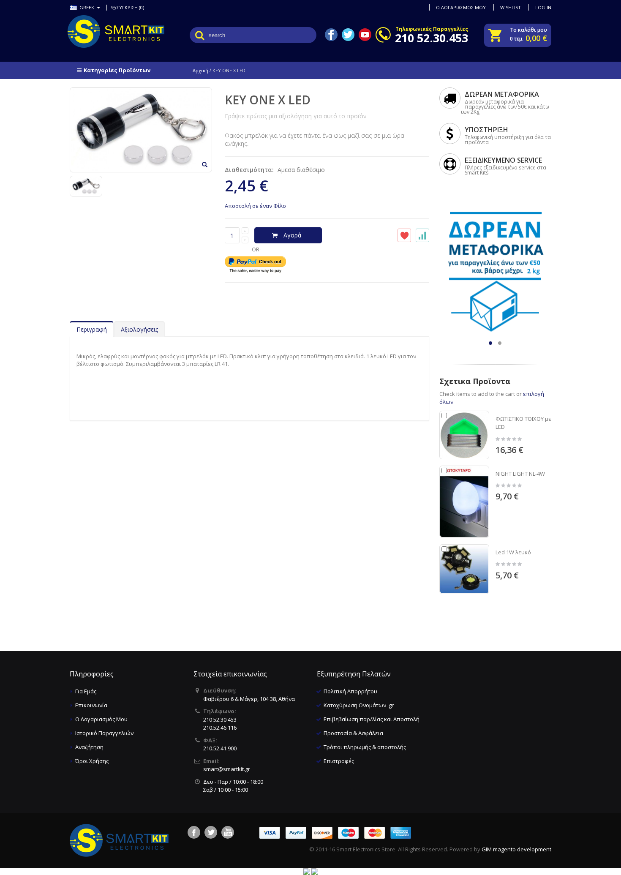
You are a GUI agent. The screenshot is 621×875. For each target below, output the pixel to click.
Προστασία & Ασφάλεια (353, 733)
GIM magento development (516, 849)
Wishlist (510, 7)
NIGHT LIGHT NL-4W (520, 473)
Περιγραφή (91, 329)
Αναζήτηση (89, 747)
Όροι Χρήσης (92, 761)
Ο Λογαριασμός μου (461, 7)
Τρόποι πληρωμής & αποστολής (365, 747)
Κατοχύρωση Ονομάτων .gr (359, 705)
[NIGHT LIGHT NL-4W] (464, 502)
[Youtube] (227, 832)
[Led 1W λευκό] (464, 569)
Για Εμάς (85, 691)
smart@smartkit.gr (226, 769)
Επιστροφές (339, 761)
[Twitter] (210, 832)
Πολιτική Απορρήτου (350, 691)
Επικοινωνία (91, 705)
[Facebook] (194, 832)
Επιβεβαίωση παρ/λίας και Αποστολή (371, 719)
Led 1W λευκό (513, 552)
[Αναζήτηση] (199, 35)
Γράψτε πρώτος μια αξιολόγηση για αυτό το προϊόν (296, 116)
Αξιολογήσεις (139, 329)
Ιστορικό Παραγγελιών (104, 733)
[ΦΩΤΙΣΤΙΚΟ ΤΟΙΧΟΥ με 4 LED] (464, 435)
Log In (543, 7)
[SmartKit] (103, 31)
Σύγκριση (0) (130, 7)
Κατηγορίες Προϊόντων (117, 70)
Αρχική (200, 70)
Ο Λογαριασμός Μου (101, 719)
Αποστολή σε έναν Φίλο (255, 206)
